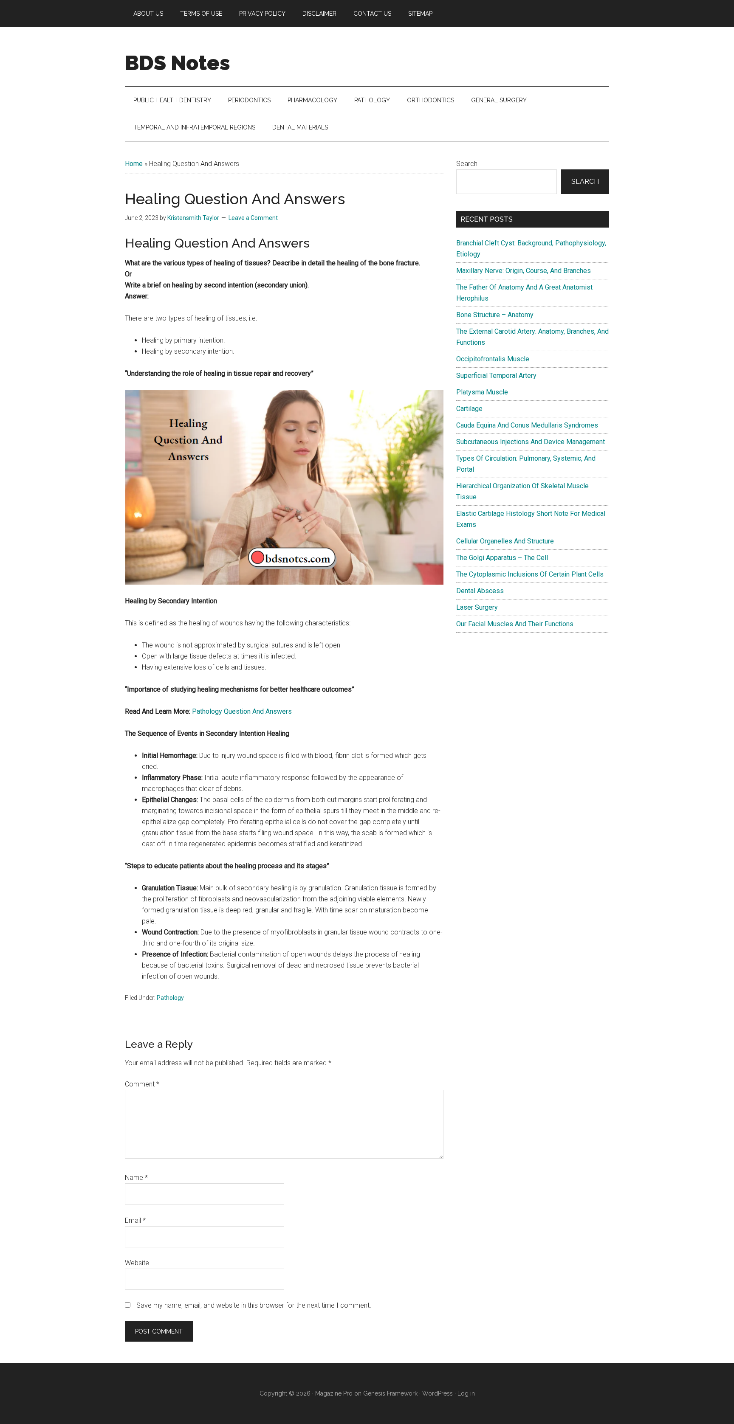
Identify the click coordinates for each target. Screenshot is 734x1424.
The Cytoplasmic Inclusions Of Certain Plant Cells (530, 574)
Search (466, 164)
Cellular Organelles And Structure (505, 541)
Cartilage (469, 409)
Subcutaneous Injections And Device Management (530, 442)
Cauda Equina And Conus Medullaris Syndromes (527, 425)
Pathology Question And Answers (242, 711)
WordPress (437, 1393)
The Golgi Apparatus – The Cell (502, 558)
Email (135, 1220)
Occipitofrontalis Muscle (492, 359)
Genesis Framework (390, 1393)
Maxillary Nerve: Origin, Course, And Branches (523, 271)
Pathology (170, 997)
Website (137, 1263)
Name (136, 1178)
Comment (142, 1084)
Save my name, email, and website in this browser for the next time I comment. (253, 1305)
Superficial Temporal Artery (496, 375)
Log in (466, 1393)
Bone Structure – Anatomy (495, 315)
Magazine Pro (334, 1393)
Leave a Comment (253, 217)
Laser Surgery (477, 607)
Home (134, 164)
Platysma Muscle (482, 392)
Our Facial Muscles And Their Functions (514, 624)
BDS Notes (177, 63)
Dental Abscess (480, 591)
